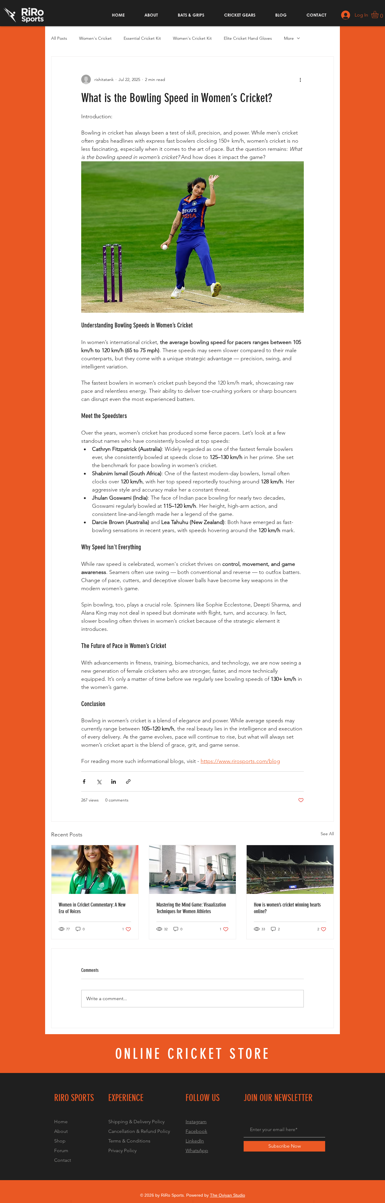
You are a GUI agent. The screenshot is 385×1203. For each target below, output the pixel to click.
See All (327, 833)
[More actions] (300, 79)
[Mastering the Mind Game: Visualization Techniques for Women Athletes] (192, 869)
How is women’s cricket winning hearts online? (287, 908)
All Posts (59, 38)
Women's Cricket (95, 38)
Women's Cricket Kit (192, 38)
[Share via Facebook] (84, 781)
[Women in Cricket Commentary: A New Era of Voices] (94, 869)
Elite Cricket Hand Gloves (248, 38)
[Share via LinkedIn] (113, 781)
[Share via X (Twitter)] (99, 781)
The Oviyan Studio (227, 1195)
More (289, 38)
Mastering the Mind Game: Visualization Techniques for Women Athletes (191, 908)
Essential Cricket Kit (142, 38)
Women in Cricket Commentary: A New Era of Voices (92, 908)
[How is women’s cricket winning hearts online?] (290, 869)
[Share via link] (128, 781)
